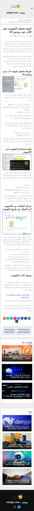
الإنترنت (27, 459)
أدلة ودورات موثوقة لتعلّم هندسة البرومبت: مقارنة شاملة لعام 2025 (18, 445)
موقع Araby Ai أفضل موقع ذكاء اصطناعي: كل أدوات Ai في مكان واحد (18, 395)
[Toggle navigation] (32, 8)
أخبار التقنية (26, 423)
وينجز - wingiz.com (16, 12)
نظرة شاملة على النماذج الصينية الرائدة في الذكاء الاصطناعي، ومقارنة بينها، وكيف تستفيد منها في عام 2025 (17, 428)
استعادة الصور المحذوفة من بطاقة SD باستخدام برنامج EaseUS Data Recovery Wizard (18, 377)
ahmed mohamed (21, 36)
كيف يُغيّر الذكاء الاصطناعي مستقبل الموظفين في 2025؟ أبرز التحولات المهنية (18, 482)
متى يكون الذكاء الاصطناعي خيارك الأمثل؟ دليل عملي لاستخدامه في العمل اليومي (17, 464)
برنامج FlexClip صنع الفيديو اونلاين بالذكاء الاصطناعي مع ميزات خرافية (17, 357)
